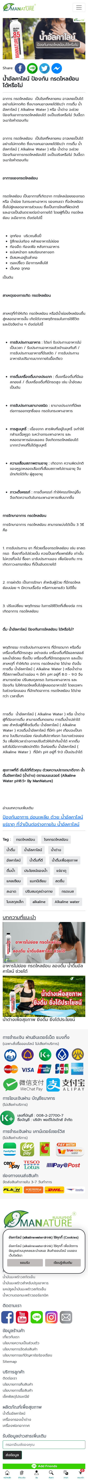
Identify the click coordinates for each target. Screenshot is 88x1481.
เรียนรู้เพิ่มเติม (63, 1262)
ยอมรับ (25, 1262)
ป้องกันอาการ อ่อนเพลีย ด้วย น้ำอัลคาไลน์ (43, 817)
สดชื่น (59, 881)
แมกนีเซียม (38, 881)
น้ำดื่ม (11, 850)
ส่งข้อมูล (12, 1455)
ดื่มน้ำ (11, 870)
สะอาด (11, 891)
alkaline (39, 902)
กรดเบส (68, 891)
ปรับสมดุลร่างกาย (39, 891)
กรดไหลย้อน (25, 839)
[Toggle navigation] (79, 7)
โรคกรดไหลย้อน (56, 839)
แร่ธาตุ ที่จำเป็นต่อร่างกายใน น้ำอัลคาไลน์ (41, 824)
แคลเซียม (14, 881)
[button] (7, 1474)
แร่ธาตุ (61, 870)
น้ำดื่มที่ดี (36, 860)
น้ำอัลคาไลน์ (33, 850)
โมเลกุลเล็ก (15, 902)
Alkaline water (67, 902)
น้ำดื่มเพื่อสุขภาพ (65, 860)
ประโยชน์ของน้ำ (35, 870)
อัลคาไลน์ (14, 860)
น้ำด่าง (56, 850)
